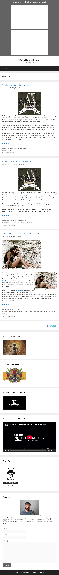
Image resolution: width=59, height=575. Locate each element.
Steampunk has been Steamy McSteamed (21, 233)
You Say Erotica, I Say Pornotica (16, 85)
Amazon (6, 223)
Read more (5, 143)
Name (5, 529)
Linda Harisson (28, 311)
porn (10, 150)
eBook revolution (9, 148)
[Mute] (51, 450)
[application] (29, 437)
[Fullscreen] (54, 450)
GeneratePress (41, 572)
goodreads (20, 311)
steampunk (19, 290)
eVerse (22, 223)
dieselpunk (7, 311)
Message (6, 541)
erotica (6, 150)
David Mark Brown (29, 60)
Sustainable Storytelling (11, 309)
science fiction (38, 311)
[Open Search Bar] (56, 68)
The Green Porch (20, 148)
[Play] (5, 450)
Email (5, 535)
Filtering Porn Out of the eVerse (16, 161)
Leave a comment (9, 153)
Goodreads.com (7, 281)
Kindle (26, 223)
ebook (12, 223)
